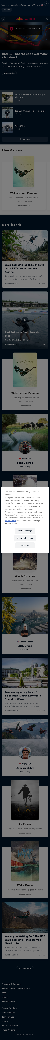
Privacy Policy (11, 521)
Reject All (25, 545)
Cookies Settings (25, 531)
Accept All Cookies (25, 538)
